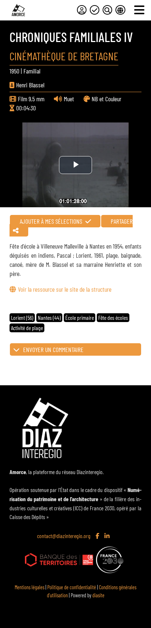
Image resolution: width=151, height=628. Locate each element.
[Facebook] (98, 536)
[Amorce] (18, 10)
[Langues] (120, 10)
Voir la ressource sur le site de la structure (64, 289)
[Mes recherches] (107, 10)
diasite (98, 595)
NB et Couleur (106, 99)
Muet (69, 99)
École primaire (79, 317)
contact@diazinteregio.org (64, 535)
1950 (14, 71)
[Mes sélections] (94, 10)
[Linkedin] (107, 536)
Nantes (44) (49, 317)
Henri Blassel (30, 85)
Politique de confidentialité (71, 587)
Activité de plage (27, 327)
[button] (75, 349)
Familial (31, 71)
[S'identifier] (81, 10)
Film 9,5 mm (31, 99)
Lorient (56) (22, 317)
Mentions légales (29, 587)
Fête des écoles (113, 317)
